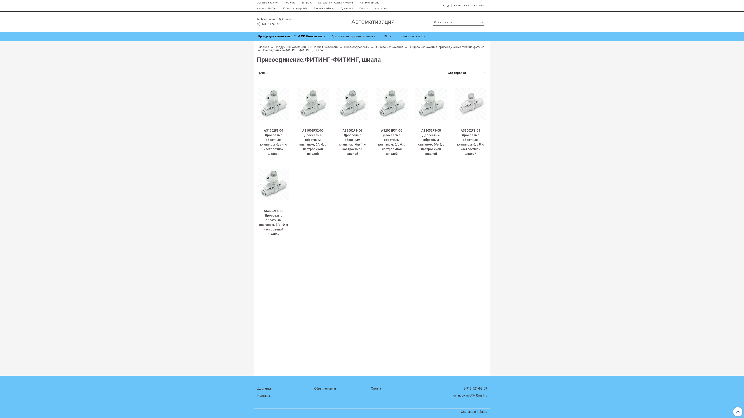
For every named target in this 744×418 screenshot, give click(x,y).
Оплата (364, 8)
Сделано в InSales (474, 411)
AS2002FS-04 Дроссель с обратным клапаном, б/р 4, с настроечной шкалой (352, 142)
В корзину (273, 123)
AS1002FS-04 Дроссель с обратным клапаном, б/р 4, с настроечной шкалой (273, 142)
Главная (263, 47)
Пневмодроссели (356, 47)
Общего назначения (389, 47)
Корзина (289, 2)
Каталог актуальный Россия (336, 2)
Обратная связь (325, 388)
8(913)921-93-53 (268, 24)
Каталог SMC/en (267, 8)
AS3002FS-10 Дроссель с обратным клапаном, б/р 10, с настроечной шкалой (273, 222)
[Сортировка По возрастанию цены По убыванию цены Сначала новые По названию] (466, 73)
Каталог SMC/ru (370, 2)
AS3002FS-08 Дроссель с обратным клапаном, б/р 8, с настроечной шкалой (470, 142)
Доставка (347, 8)
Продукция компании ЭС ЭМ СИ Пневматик (290, 36)
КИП (385, 36)
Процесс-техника (409, 36)
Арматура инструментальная (352, 36)
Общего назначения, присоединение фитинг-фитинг (446, 47)
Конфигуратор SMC (295, 8)
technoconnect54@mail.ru (274, 19)
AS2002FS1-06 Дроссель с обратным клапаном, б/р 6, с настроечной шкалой (391, 142)
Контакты (381, 8)
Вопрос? (306, 2)
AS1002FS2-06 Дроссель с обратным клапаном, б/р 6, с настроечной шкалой (312, 142)
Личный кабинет (324, 8)
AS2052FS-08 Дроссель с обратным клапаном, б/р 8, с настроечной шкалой (431, 142)
